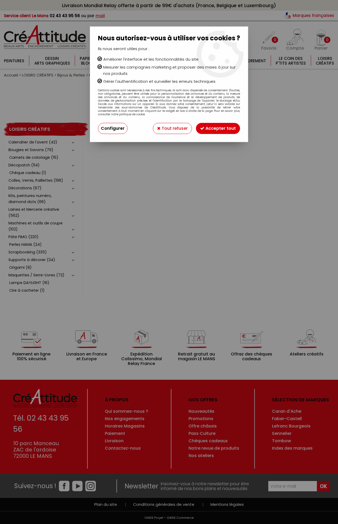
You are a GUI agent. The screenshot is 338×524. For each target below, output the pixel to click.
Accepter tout (220, 128)
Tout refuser (174, 128)
